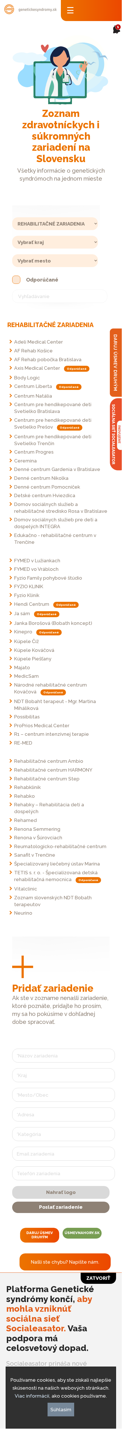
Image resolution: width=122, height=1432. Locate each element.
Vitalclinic (25, 889)
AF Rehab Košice (33, 351)
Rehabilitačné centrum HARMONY (53, 770)
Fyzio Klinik (26, 595)
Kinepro (23, 632)
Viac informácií (32, 1396)
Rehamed (25, 820)
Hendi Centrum (31, 604)
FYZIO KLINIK (28, 586)
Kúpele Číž (26, 641)
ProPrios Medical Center (41, 725)
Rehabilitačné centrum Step (47, 779)
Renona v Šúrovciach (38, 837)
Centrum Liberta (33, 386)
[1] (115, 38)
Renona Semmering (37, 829)
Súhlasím (60, 1409)
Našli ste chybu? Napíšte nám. (65, 1262)
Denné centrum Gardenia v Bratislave (57, 469)
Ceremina (25, 461)
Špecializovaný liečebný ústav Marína (57, 864)
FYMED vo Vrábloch (36, 569)
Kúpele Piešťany (32, 659)
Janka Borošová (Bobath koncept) (53, 623)
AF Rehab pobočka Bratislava (48, 359)
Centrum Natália (33, 396)
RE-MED (23, 743)
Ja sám (22, 613)
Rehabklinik (27, 787)
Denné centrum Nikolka (41, 478)
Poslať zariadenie (61, 1207)
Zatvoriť (98, 1278)
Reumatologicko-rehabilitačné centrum (60, 846)
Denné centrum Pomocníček (47, 487)
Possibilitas (27, 717)
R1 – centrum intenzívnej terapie (51, 734)
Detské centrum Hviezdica (44, 495)
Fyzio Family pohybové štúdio (48, 578)
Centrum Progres (33, 452)
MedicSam (26, 676)
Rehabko (24, 796)
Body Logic (27, 378)
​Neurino (23, 913)
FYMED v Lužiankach (37, 560)
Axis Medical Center (37, 368)
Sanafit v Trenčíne (34, 855)
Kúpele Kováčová (34, 650)
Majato (22, 667)
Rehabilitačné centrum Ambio (48, 761)
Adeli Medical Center (38, 342)
